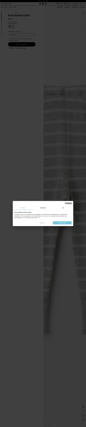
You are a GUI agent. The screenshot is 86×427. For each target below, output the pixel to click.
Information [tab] (43, 207)
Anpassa (42, 222)
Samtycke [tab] (23, 207)
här (39, 217)
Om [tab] (63, 207)
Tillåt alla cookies (62, 222)
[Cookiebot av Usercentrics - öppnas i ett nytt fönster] (66, 203)
